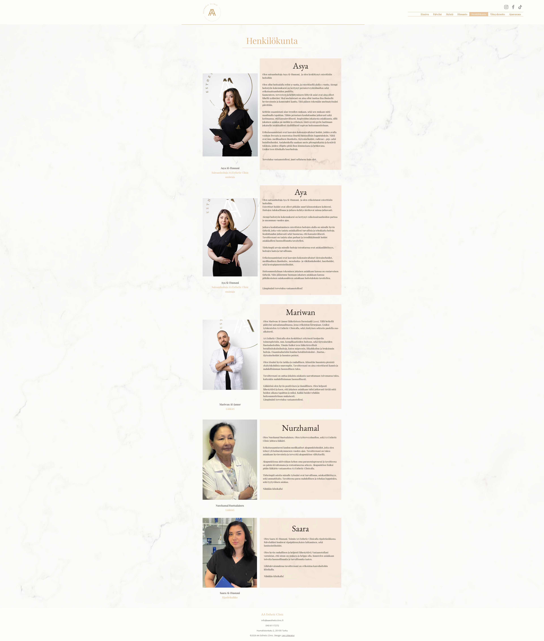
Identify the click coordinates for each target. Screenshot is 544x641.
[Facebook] (513, 7)
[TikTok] (520, 7)
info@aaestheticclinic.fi (272, 620)
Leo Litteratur (288, 635)
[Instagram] (506, 7)
